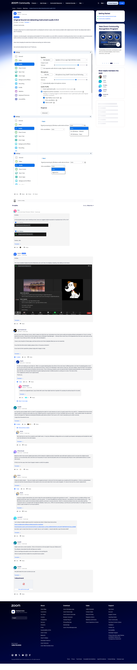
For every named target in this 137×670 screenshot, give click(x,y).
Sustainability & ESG (46, 630)
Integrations (44, 619)
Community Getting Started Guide (107, 16)
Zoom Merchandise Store (47, 645)
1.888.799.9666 (16, 645)
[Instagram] (26, 655)
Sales (87, 606)
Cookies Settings (111, 659)
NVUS (21, 431)
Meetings (25, 8)
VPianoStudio (20, 451)
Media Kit (43, 635)
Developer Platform (45, 640)
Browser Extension (68, 617)
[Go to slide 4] (108, 63)
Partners (43, 622)
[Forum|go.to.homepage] (20, 3)
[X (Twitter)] (19, 655)
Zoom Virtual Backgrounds (70, 627)
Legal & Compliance (101, 659)
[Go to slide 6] (113, 63)
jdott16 (104, 76)
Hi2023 (19, 12)
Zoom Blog (43, 609)
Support (111, 606)
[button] (27, 22)
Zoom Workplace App (68, 609)
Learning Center (112, 617)
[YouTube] (23, 655)
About (43, 606)
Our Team (43, 614)
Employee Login (120, 659)
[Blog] (12, 655)
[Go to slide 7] (116, 63)
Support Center (112, 614)
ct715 (104, 80)
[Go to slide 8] (118, 63)
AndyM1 (19, 407)
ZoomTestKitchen (21, 329)
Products (19, 8)
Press (42, 627)
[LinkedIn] (16, 655)
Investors (43, 625)
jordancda (105, 94)
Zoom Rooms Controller (69, 614)
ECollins (105, 85)
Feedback (110, 625)
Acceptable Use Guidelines (89, 659)
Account (110, 612)
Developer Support (113, 632)
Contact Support (112, 3)
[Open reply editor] (53, 200)
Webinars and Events (91, 619)
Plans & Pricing (89, 614)
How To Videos (44, 638)
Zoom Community (113, 619)
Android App (66, 625)
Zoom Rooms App (67, 612)
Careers (43, 617)
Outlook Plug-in (67, 619)
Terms (68, 659)
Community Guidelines (104, 18)
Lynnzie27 (19, 517)
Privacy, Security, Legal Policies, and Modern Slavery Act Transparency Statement (116, 637)
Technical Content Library (114, 622)
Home (13, 8)
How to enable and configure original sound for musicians (29, 524)
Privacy (73, 659)
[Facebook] (30, 655)
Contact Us (111, 627)
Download (66, 606)
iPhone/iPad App (67, 622)
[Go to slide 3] (106, 63)
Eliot (18, 210)
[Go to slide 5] (110, 63)
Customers (43, 612)
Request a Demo (90, 617)
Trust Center (79, 659)
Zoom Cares (44, 632)
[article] (53, 229)
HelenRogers (25, 385)
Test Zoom (111, 609)
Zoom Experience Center (92, 622)
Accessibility (111, 630)
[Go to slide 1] (102, 63)
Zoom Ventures (44, 643)
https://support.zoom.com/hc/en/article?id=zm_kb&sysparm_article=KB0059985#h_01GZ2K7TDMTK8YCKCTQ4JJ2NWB (45, 526)
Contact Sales (89, 612)
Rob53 (21, 361)
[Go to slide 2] (104, 63)
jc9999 (105, 90)
